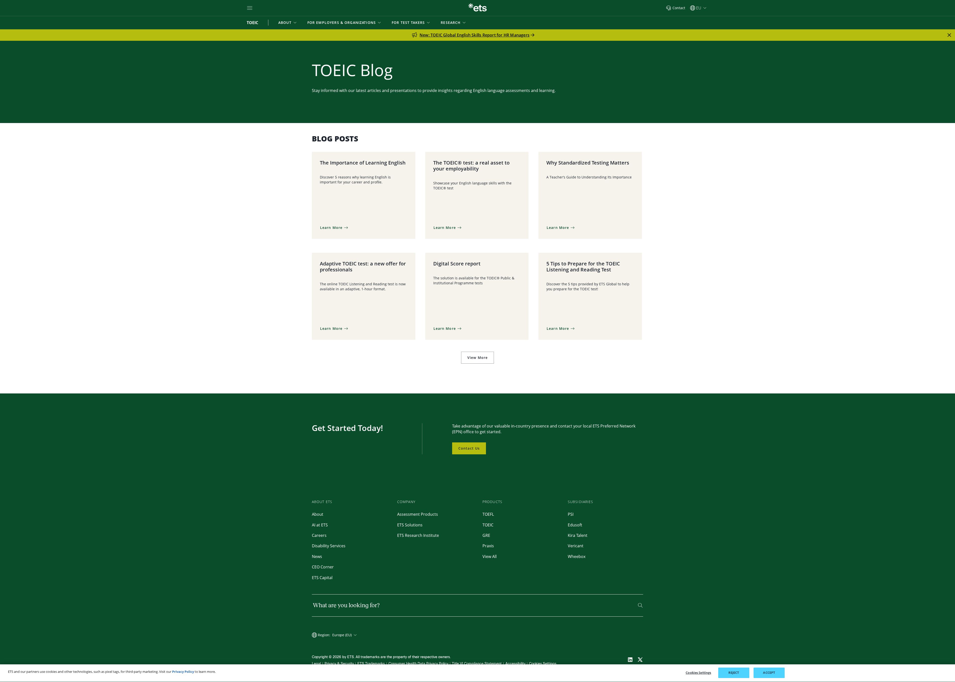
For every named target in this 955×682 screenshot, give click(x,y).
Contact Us (469, 448)
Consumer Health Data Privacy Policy (418, 664)
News (317, 556)
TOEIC (487, 525)
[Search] (640, 605)
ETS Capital (322, 577)
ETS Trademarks (371, 664)
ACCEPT (769, 672)
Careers (319, 535)
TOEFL (488, 514)
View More (477, 357)
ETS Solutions (410, 525)
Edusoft (575, 525)
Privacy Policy (183, 671)
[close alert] (949, 35)
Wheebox (576, 556)
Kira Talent (577, 535)
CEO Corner (323, 567)
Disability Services (328, 546)
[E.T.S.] (477, 8)
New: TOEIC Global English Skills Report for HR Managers (474, 35)
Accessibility (515, 664)
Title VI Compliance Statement (477, 664)
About (317, 514)
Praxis (488, 546)
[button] (287, 22)
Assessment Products (417, 514)
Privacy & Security (339, 664)
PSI (570, 514)
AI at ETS (320, 525)
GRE (486, 535)
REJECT (733, 672)
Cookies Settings (542, 664)
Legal (316, 664)
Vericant (575, 546)
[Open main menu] (250, 8)
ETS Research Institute (418, 535)
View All (489, 556)
